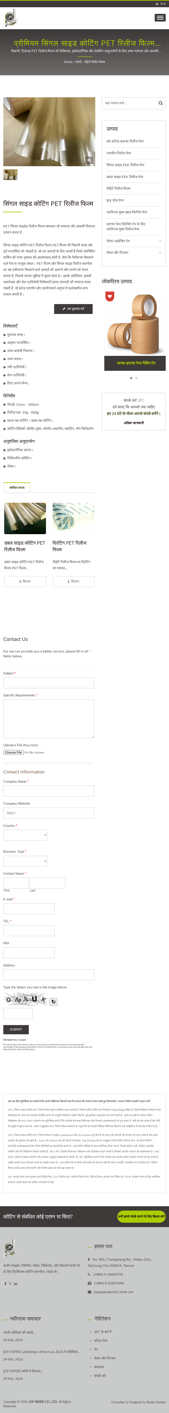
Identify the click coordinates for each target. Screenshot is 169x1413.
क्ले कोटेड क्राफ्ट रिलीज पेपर (125, 141)
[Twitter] (10, 1284)
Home (68, 62)
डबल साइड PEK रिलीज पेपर (125, 177)
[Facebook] (5, 1284)
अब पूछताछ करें (75, 308)
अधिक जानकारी (134, 422)
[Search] (160, 103)
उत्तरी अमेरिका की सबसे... (19, 1332)
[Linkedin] (15, 1284)
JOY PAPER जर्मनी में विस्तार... (23, 1371)
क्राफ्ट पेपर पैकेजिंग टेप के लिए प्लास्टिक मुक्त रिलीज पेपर (126, 226)
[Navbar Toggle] (160, 18)
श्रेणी (78, 62)
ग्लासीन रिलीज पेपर (119, 153)
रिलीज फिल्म (96, 1176)
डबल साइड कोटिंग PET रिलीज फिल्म (24, 546)
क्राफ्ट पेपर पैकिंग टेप (113, 1176)
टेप (126, 1176)
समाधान (99, 1367)
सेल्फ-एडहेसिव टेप (118, 241)
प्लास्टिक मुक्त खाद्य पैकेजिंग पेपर (127, 212)
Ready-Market (156, 1402)
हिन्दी (163, 4)
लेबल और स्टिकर (117, 252)
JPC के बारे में (102, 1332)
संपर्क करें (100, 1376)
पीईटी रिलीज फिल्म (94, 62)
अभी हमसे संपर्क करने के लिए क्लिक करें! (141, 1216)
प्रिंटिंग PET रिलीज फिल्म (69, 546)
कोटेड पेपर (101, 1341)
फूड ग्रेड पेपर (115, 200)
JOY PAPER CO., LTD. (43, 1402)
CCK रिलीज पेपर (61, 1176)
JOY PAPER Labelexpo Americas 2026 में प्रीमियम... (41, 1351)
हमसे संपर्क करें (24, 1182)
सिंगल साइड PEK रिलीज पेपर (125, 165)
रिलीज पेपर (47, 1176)
